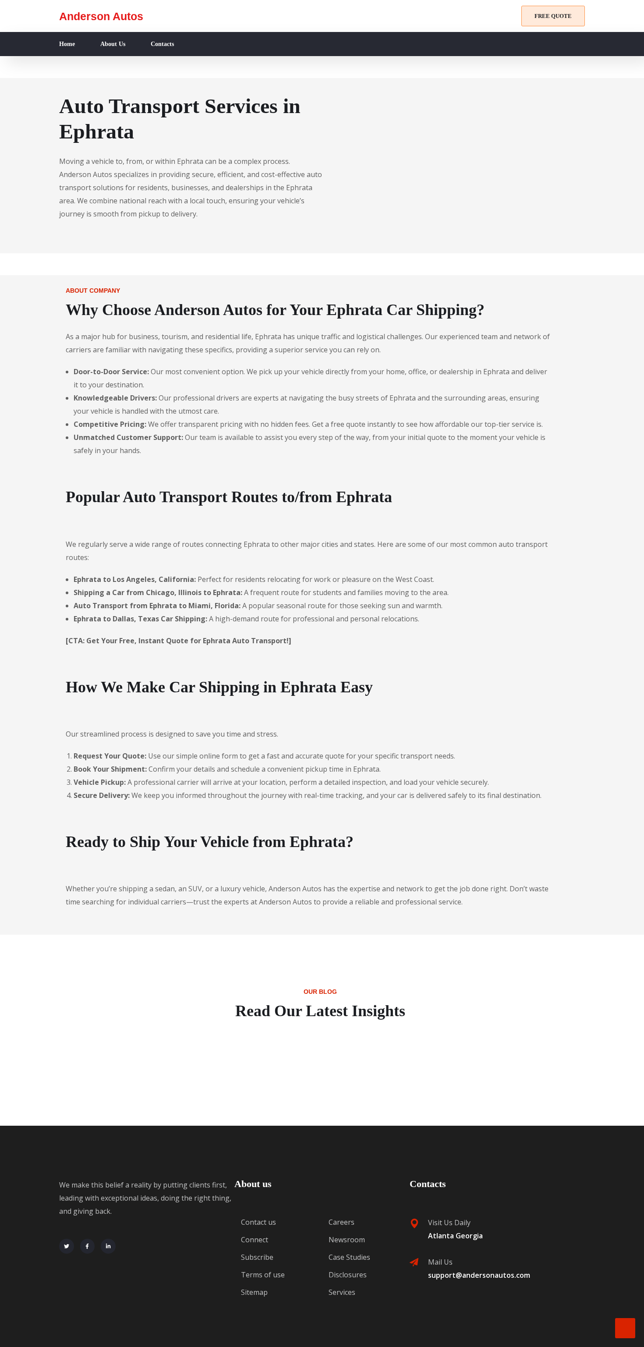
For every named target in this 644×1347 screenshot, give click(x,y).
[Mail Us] (414, 1262)
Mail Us (440, 1262)
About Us (112, 44)
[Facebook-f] (87, 1246)
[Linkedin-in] (108, 1246)
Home (67, 44)
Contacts (162, 44)
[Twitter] (66, 1246)
